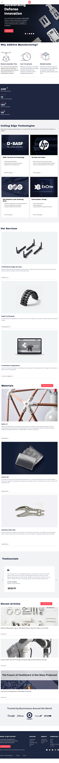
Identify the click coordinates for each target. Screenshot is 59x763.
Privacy (18, 755)
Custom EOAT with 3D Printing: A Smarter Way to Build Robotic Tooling (23, 659)
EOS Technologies (8, 214)
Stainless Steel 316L (8, 530)
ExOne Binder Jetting (39, 199)
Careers (52, 745)
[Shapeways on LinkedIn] (46, 750)
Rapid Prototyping (7, 316)
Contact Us (44, 739)
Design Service (4, 277)
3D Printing (32, 739)
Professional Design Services (11, 267)
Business (31, 744)
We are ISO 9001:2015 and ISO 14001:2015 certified (12, 749)
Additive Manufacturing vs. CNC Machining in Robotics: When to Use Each (24, 628)
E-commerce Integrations (10, 365)
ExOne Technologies (37, 214)
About (51, 739)
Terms (24, 755)
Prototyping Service (5, 326)
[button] (47, 385)
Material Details (4, 438)
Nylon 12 (4, 424)
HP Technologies (36, 172)
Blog (51, 741)
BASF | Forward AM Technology (13, 157)
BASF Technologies (8, 172)
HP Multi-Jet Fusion (38, 157)
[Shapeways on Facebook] (52, 750)
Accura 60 (5, 477)
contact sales (5, 746)
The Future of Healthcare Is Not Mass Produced (16, 691)
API (30, 745)
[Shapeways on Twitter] (49, 750)
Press (51, 742)
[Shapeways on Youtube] (58, 750)
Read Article (3, 634)
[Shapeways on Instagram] (55, 750)
